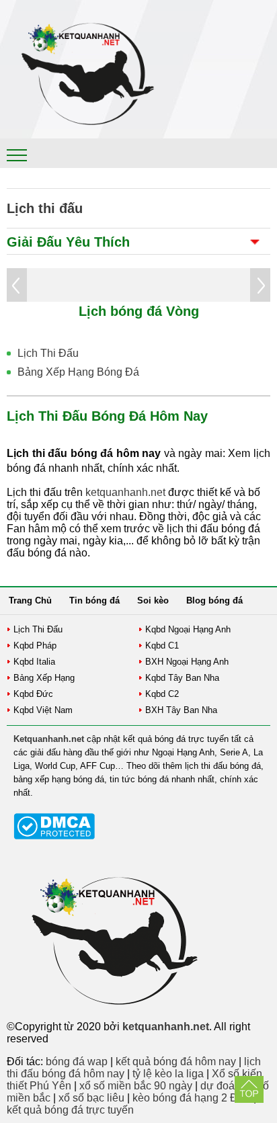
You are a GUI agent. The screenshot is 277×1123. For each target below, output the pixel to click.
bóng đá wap (77, 1061)
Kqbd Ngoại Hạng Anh (188, 629)
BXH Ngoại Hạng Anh (187, 662)
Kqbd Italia (34, 662)
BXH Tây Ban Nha (181, 710)
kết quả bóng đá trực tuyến (70, 1110)
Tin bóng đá (94, 600)
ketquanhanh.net (125, 492)
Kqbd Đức (33, 694)
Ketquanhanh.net (48, 739)
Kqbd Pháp (34, 645)
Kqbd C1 (162, 645)
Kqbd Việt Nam (43, 710)
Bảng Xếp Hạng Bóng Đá (78, 372)
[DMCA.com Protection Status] (54, 836)
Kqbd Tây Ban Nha (182, 678)
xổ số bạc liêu (91, 1098)
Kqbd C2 (162, 694)
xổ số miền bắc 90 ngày (135, 1085)
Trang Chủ (30, 600)
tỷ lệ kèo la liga (168, 1073)
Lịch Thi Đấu (48, 353)
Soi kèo (153, 600)
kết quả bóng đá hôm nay (176, 1061)
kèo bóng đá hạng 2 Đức (191, 1098)
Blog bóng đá (214, 600)
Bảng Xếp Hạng (44, 678)
